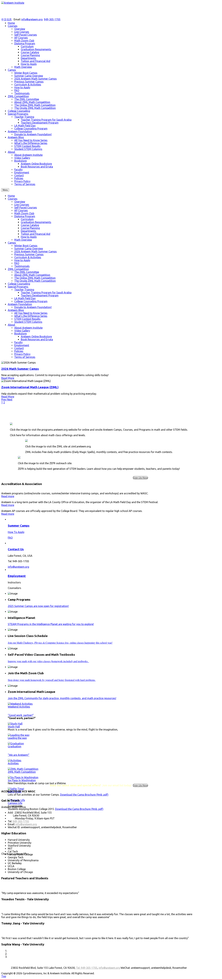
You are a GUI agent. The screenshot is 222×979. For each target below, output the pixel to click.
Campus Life (15, 803)
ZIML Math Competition (22, 771)
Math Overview (23, 239)
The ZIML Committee (26, 272)
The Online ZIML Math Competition (35, 277)
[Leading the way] (18, 735)
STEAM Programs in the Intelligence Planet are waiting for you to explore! (51, 624)
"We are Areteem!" (18, 754)
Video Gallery (22, 330)
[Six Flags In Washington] (23, 777)
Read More (7, 378)
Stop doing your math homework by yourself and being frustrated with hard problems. (52, 680)
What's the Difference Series (30, 315)
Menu (5, 190)
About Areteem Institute (28, 327)
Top (3, 976)
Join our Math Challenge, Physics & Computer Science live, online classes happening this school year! (60, 642)
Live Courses (21, 204)
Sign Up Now (140, 477)
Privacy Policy (22, 354)
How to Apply (29, 236)
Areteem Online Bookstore (36, 336)
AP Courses (21, 210)
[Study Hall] (15, 723)
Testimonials (22, 266)
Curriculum (27, 219)
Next (9, 399)
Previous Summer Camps (29, 254)
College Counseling (19, 283)
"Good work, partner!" (21, 715)
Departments (28, 230)
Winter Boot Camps (25, 245)
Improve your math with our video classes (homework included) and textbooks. (48, 661)
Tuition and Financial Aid (35, 233)
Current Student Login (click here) (98, 418)
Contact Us (16, 549)
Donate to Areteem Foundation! (33, 307)
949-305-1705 (52, 19)
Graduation (14, 746)
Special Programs (18, 286)
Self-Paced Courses (25, 207)
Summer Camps (18, 525)
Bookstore (20, 333)
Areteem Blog (16, 310)
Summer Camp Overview (28, 248)
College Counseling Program (30, 301)
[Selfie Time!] (16, 788)
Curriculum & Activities (27, 257)
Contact (19, 348)
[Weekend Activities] (20, 703)
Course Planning (30, 228)
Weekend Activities (19, 706)
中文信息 (6, 19)
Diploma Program (24, 216)
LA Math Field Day (25, 298)
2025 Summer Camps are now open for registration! (38, 606)
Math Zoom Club (24, 213)
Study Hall (14, 726)
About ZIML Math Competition (32, 274)
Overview (19, 201)
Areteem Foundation (20, 304)
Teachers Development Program (40, 295)
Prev (4, 399)
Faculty (18, 342)
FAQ (16, 263)
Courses (12, 198)
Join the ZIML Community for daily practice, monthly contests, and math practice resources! (62, 698)
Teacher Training (24, 289)
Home (11, 195)
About (11, 324)
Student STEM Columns (28, 321)
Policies (18, 351)
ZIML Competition (18, 269)
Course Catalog (30, 225)
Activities (13, 763)
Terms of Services (24, 357)
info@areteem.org (32, 19)
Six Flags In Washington (22, 780)
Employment (21, 345)
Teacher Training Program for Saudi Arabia (46, 292)
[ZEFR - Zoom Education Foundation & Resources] (19, 457)
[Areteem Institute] (12, 2)
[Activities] (14, 760)
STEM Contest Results (27, 318)
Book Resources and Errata (37, 339)
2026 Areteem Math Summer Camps (35, 251)
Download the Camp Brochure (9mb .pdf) (84, 794)
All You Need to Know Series (30, 313)
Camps (12, 242)
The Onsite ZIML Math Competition (35, 280)
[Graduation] (16, 743)
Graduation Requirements (36, 222)
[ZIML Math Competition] (23, 768)
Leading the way (17, 737)
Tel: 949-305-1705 (86, 967)
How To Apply (16, 532)
